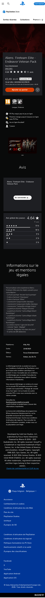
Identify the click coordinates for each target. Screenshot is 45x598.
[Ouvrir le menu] (3, 4)
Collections (25, 19)
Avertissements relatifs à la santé (17, 402)
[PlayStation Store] (11, 12)
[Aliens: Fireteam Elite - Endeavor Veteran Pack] (22, 145)
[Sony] (39, 597)
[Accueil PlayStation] (22, 3)
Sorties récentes (9, 19)
